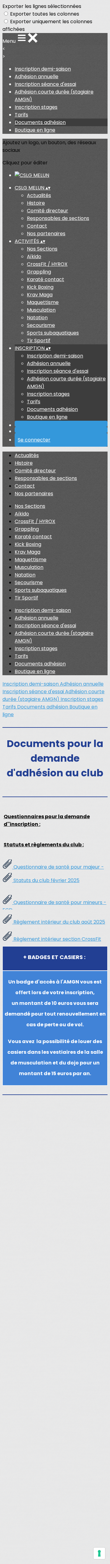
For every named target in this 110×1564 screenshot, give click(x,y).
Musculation (41, 309)
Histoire (36, 203)
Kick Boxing (40, 287)
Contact (37, 225)
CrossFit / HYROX (47, 264)
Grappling (39, 271)
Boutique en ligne (35, 130)
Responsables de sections (58, 218)
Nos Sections (42, 248)
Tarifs (21, 114)
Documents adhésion (40, 122)
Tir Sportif (38, 340)
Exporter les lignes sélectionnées (41, 6)
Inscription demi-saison (43, 68)
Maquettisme (43, 302)
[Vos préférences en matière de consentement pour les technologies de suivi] (99, 1553)
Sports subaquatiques (53, 332)
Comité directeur (47, 210)
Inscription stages (36, 107)
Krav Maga (40, 294)
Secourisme (41, 325)
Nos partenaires (46, 233)
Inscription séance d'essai (45, 84)
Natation (37, 317)
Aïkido (34, 256)
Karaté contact (45, 279)
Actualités (39, 195)
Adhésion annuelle (36, 76)
